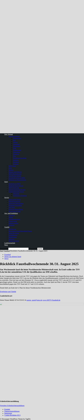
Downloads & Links (15, 211)
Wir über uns (12, 229)
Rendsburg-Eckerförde (19, 158)
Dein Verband (8, 134)
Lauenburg (16, 144)
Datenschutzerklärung (11, 411)
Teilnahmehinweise (14, 219)
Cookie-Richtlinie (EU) (12, 415)
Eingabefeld (4, 249)
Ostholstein (16, 152)
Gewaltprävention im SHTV (17, 178)
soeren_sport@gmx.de (34, 300)
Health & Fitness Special (16, 186)
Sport (6, 182)
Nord (14, 148)
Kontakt (7, 409)
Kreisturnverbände (14, 136)
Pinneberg (16, 154)
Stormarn (15, 164)
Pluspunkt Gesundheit (15, 205)
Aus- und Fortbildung (11, 213)
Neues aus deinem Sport (12, 257)
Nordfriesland (17, 150)
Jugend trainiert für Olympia (17, 189)
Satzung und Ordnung (15, 172)
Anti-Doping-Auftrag (15, 176)
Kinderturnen (13, 237)
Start (1, 251)
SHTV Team (12, 166)
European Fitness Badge (16, 209)
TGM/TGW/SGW (14, 241)
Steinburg (16, 162)
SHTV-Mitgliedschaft (15, 174)
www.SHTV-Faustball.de (51, 300)
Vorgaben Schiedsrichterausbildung (12, 406)
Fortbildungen (13, 235)
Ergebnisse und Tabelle (8, 292)
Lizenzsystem (13, 221)
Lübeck (15, 142)
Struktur (11, 170)
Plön (14, 156)
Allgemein (16, 193)
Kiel (14, 140)
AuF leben (12, 207)
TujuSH (6, 227)
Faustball (7, 251)
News (6, 245)
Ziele (10, 168)
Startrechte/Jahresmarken (16, 203)
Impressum (8, 413)
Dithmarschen (17, 138)
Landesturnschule (9, 243)
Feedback (11, 225)
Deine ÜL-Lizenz (14, 233)
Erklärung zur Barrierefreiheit (17, 180)
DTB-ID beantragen (14, 201)
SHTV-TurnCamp (14, 187)
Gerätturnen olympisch (20, 195)
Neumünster (16, 146)
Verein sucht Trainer (15, 199)
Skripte (11, 217)
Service (6, 197)
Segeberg (16, 160)
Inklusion (11, 239)
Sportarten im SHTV (15, 184)
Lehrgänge (12, 215)
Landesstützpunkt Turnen (16, 191)
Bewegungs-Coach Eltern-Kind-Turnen (20, 231)
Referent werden (13, 223)
